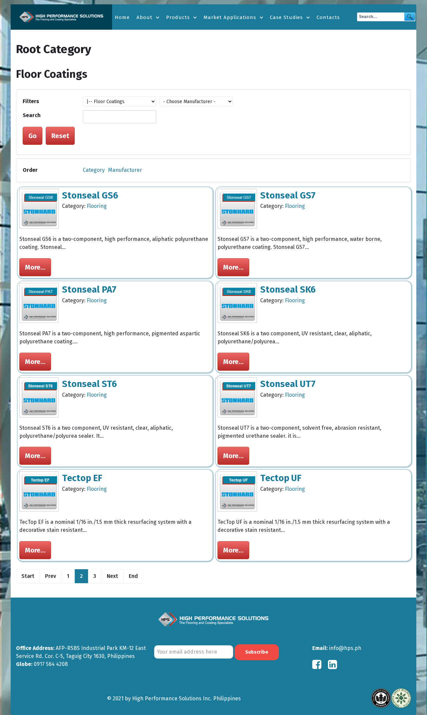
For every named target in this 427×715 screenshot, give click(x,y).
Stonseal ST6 (89, 384)
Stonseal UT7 (288, 384)
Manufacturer (125, 170)
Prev (50, 576)
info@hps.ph (345, 648)
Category (94, 170)
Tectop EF (82, 478)
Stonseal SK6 (288, 289)
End (133, 576)
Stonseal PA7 (89, 289)
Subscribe (256, 652)
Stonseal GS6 (90, 195)
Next (112, 576)
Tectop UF (281, 478)
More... (35, 267)
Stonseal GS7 (288, 195)
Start (27, 576)
